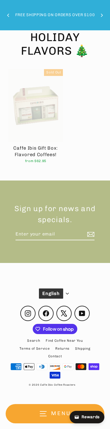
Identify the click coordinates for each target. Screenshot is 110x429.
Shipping (82, 349)
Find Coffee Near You (64, 341)
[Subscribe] (89, 234)
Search (33, 341)
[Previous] (8, 15)
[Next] (101, 15)
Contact (55, 356)
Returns (62, 349)
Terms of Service (34, 349)
